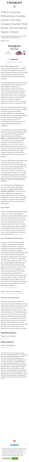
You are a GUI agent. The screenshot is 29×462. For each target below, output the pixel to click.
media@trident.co (6, 347)
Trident (22, 66)
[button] (14, 6)
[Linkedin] (14, 445)
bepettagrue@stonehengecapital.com (12, 294)
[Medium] (17, 445)
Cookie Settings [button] (6, 458)
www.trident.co (19, 234)
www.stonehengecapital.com (10, 287)
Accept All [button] (15, 458)
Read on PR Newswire (14, 62)
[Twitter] (11, 445)
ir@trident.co (4, 338)
